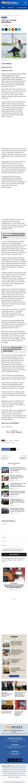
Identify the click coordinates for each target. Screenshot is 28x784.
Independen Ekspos (8, 769)
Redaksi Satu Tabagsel (14, 777)
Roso (10, 442)
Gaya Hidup (14, 583)
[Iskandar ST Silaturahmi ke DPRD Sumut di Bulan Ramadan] (7, 686)
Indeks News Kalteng (19, 767)
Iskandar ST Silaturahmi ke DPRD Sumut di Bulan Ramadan (6, 694)
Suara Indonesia (6, 771)
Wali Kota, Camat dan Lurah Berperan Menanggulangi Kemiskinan (16, 661)
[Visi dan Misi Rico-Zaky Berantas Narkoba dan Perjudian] (21, 705)
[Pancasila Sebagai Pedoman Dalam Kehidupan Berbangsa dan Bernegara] (6, 670)
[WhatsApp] (9, 29)
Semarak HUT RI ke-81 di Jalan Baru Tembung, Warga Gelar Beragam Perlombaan (14, 586)
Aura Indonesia (14, 771)
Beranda (3, 15)
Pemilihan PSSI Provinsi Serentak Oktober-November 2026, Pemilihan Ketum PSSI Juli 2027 (18, 485)
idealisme (23, 263)
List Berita (22, 769)
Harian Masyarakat (8, 773)
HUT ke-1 (11, 440)
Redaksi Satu (14, 766)
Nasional (7, 15)
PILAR (3, 77)
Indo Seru (16, 769)
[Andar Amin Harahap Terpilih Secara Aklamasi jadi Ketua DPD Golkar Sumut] (21, 686)
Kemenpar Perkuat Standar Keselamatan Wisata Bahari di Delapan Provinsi (17, 477)
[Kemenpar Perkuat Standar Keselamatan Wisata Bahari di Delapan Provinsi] (5, 478)
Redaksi (6, 25)
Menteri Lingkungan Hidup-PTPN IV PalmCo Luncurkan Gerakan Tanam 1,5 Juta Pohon (17, 643)
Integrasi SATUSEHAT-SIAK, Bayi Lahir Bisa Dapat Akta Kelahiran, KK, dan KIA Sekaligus (18, 469)
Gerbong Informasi (19, 773)
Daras (7, 440)
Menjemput (16, 440)
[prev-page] (2, 516)
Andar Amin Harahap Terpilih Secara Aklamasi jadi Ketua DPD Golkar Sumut (20, 694)
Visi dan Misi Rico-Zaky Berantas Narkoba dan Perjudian (19, 713)
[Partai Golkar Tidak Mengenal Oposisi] (7, 705)
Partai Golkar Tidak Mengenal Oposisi (6, 712)
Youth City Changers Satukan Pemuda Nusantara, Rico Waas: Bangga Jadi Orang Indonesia (17, 510)
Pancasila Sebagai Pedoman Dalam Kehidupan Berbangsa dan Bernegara (18, 669)
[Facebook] (2, 29)
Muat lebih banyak (13, 676)
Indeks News (22, 766)
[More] (17, 449)
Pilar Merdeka (5, 442)
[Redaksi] (2, 25)
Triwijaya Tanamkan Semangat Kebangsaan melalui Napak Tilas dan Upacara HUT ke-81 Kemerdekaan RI (17, 652)
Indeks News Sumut (8, 767)
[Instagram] (13, 760)
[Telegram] (19, 29)
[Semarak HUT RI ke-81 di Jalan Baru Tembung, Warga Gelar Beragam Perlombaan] (14, 575)
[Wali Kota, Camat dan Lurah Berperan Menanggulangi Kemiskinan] (6, 661)
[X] (6, 29)
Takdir (13, 442)
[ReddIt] (12, 29)
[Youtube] (20, 760)
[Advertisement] (14, 133)
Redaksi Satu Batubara (19, 775)
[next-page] (5, 516)
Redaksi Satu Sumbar (7, 775)
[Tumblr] (16, 29)
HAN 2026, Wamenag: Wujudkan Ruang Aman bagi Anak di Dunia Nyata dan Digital (17, 493)
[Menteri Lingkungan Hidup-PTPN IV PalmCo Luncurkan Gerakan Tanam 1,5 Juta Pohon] (6, 643)
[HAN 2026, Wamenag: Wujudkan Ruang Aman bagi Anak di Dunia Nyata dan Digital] (5, 494)
